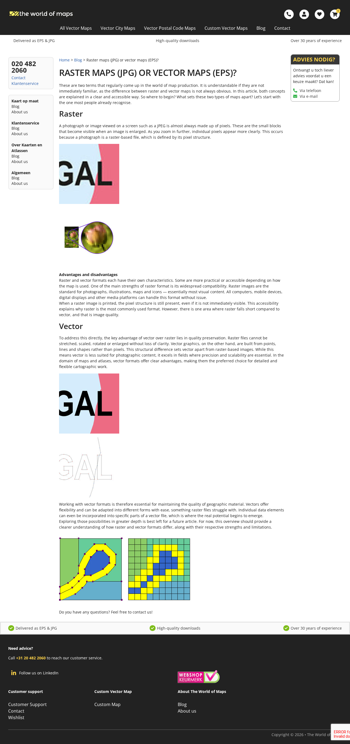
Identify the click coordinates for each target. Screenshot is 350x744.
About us (19, 111)
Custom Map (107, 704)
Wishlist (16, 718)
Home (64, 60)
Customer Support (27, 704)
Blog (261, 28)
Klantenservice (25, 83)
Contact (282, 28)
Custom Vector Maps (226, 28)
